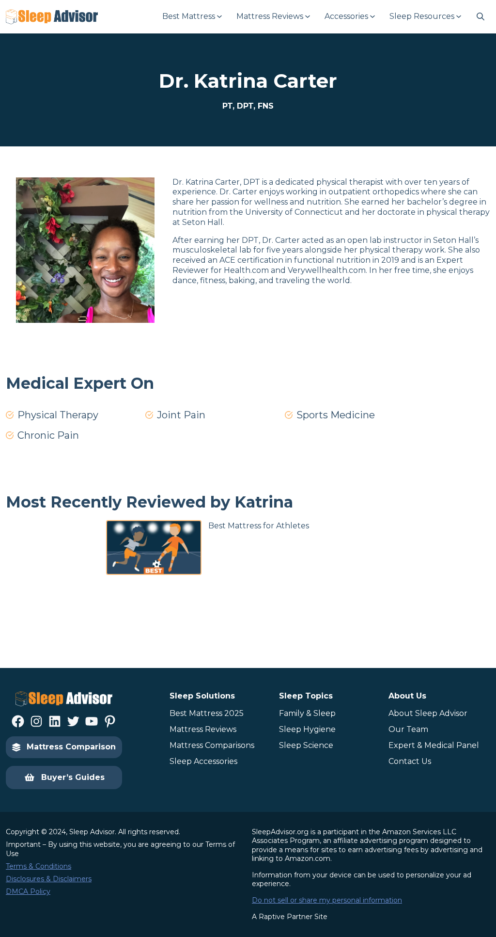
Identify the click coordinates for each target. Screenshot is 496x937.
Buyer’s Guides (73, 777)
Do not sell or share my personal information (327, 900)
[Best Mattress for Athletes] (153, 547)
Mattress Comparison (71, 746)
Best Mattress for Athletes (258, 525)
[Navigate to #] (480, 16)
